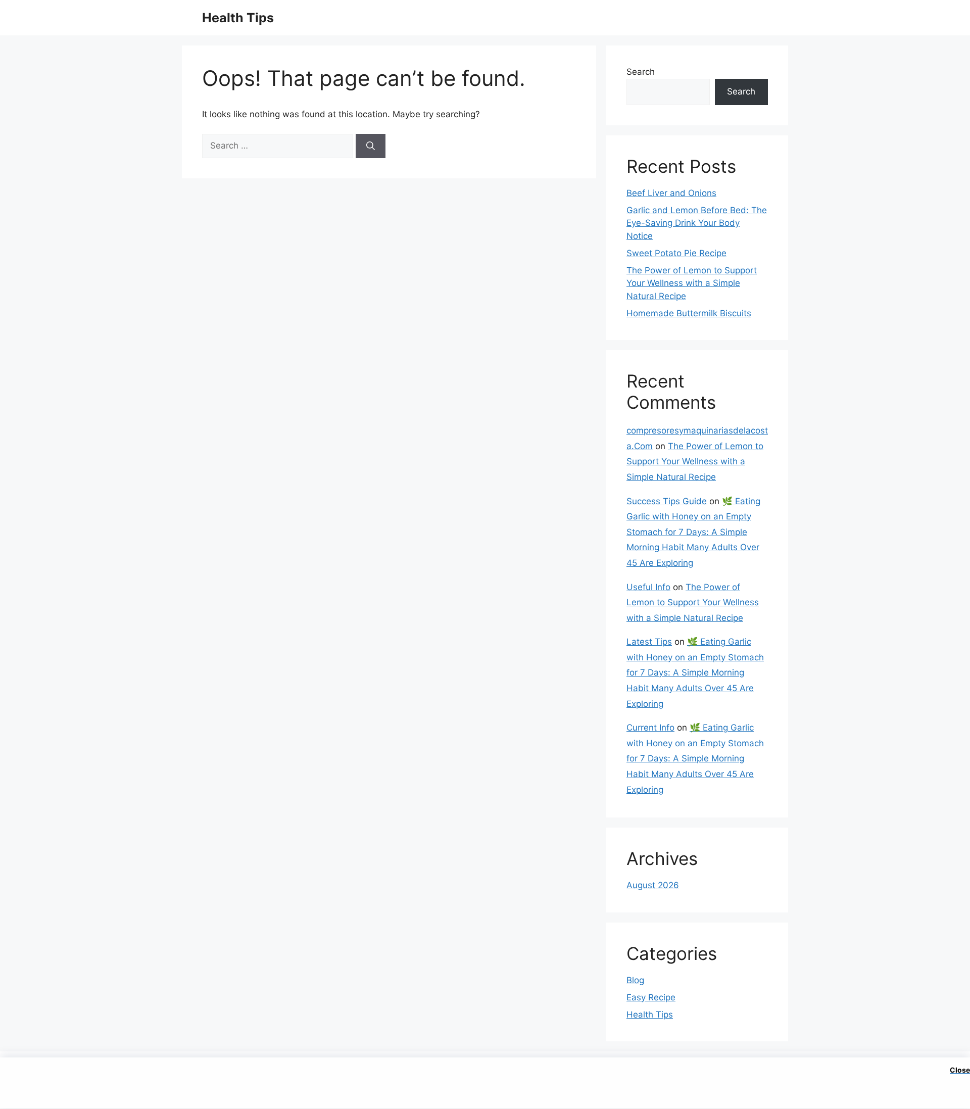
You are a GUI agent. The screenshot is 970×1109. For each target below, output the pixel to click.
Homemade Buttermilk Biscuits (688, 313)
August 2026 (652, 885)
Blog (635, 980)
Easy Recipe (650, 997)
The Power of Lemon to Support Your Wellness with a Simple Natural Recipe (691, 283)
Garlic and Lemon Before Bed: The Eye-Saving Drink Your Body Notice (696, 223)
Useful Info (648, 587)
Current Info (650, 727)
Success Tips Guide (666, 501)
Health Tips (238, 17)
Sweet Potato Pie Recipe (676, 253)
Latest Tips (649, 642)
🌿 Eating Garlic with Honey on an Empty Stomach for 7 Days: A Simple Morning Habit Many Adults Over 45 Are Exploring (693, 532)
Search (640, 72)
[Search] (370, 146)
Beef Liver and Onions (671, 193)
